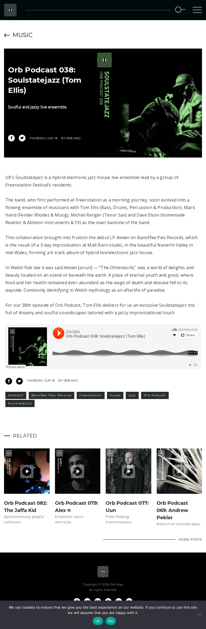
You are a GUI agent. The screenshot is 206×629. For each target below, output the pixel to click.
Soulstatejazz (20, 403)
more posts (190, 539)
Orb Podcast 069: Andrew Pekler (172, 510)
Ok (97, 621)
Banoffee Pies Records (51, 395)
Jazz (132, 395)
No (110, 621)
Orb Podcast (155, 395)
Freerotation (90, 395)
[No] (199, 614)
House (115, 395)
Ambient (16, 395)
